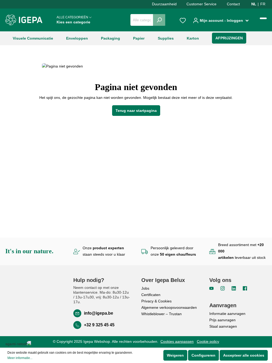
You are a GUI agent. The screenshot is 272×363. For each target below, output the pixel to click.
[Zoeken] (159, 20)
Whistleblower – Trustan (161, 314)
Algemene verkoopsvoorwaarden (169, 307)
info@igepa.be (98, 313)
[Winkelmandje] (263, 18)
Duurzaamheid (164, 4)
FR (262, 4)
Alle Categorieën (73, 19)
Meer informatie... (19, 358)
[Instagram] (223, 288)
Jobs (145, 288)
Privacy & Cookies (156, 301)
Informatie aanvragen (227, 313)
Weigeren (175, 355)
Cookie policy (208, 341)
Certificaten (150, 295)
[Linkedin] (234, 288)
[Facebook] (245, 288)
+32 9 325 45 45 (99, 325)
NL (253, 4)
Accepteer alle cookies (243, 355)
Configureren (203, 355)
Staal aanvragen (223, 326)
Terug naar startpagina (136, 110)
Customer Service (201, 4)
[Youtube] (212, 288)
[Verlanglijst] (182, 20)
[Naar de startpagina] (23, 20)
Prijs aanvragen (222, 320)
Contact (233, 4)
